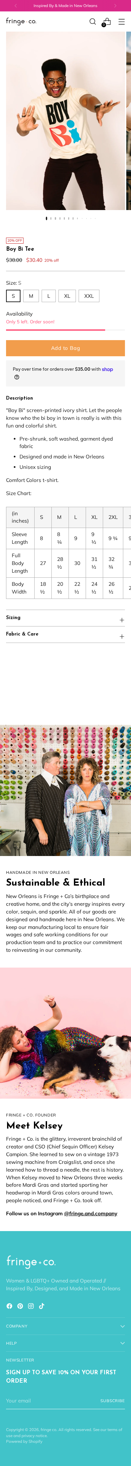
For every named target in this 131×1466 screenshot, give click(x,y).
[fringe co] (21, 21)
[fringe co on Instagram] (32, 1307)
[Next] (115, 5)
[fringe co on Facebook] (10, 1307)
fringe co (48, 1429)
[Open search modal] (92, 22)
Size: (13, 283)
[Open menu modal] (121, 22)
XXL (89, 296)
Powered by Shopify (24, 1441)
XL (67, 296)
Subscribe (112, 1400)
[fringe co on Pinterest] (21, 1307)
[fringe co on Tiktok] (42, 1307)
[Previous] (15, 5)
